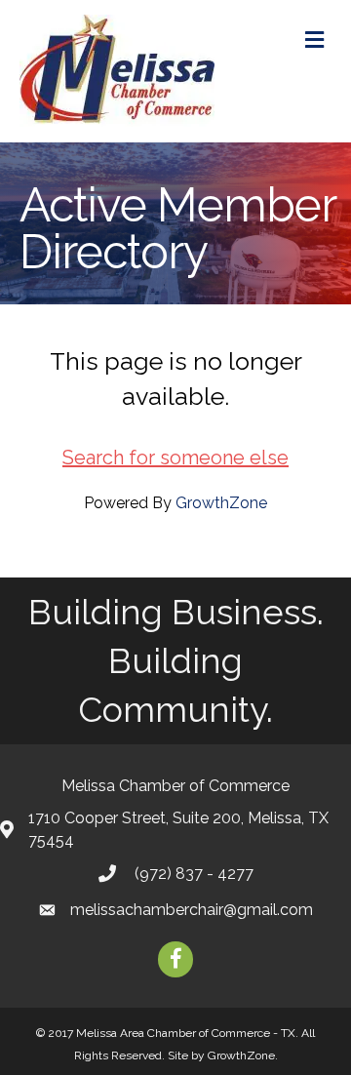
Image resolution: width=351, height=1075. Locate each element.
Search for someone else (175, 457)
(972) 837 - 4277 (192, 873)
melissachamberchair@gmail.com (191, 909)
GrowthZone (221, 503)
